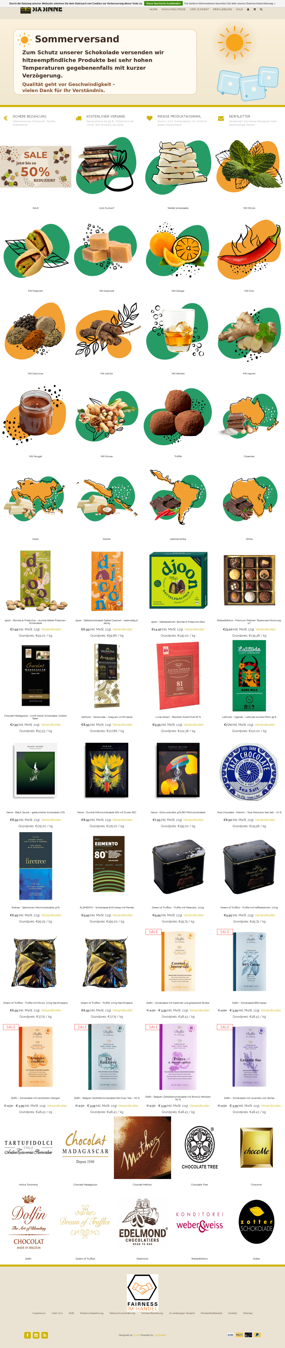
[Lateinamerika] (178, 503)
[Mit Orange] (178, 255)
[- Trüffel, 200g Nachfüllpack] (106, 973)
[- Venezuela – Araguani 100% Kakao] (106, 687)
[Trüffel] (178, 420)
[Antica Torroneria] (28, 1153)
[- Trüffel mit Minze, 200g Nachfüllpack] (35, 973)
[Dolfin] (28, 1227)
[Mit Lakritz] (106, 338)
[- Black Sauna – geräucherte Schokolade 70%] (35, 782)
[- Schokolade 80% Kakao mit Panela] (106, 878)
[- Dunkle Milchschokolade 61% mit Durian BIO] (106, 782)
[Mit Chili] (249, 255)
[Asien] (35, 503)
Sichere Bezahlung (152, 1313)
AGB (71, 1313)
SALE (239, 9)
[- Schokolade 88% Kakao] (249, 973)
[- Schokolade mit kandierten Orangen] (35, 1068)
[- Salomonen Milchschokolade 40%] (35, 878)
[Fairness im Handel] (142, 1292)
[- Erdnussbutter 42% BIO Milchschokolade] (178, 782)
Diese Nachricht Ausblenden (163, 3)
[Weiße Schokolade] (178, 172)
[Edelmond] (142, 1227)
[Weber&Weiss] (199, 1227)
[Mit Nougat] (35, 420)
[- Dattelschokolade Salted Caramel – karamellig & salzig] (106, 592)
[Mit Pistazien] (35, 255)
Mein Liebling (222, 9)
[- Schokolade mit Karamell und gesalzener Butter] (178, 973)
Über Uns (57, 1313)
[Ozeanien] (249, 420)
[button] (254, 9)
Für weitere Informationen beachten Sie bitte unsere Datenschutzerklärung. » (230, 3)
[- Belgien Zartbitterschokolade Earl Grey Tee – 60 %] (106, 1068)
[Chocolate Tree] (199, 1153)
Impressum (39, 1313)
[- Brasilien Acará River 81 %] (178, 687)
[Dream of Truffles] (85, 1227)
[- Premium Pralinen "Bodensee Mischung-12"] (249, 592)
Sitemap (247, 1313)
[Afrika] (249, 503)
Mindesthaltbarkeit (211, 1313)
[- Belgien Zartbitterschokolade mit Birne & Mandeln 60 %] (178, 1068)
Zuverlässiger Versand (182, 1313)
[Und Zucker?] (106, 172)
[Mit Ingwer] (249, 338)
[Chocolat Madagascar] (85, 1153)
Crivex (136, 1335)
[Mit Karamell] (106, 255)
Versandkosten (51, 629)
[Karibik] (106, 503)
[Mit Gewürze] (35, 338)
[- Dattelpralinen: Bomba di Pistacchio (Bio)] (178, 592)
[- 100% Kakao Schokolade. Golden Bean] (35, 687)
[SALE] (35, 172)
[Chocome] (256, 1153)
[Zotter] (256, 1227)
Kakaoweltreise (174, 9)
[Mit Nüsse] (106, 420)
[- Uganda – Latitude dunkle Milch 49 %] (249, 687)
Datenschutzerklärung (122, 1313)
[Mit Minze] (249, 172)
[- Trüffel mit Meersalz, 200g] (178, 878)
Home (154, 9)
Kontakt (232, 1313)
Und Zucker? (199, 9)
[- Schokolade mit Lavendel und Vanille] (249, 1068)
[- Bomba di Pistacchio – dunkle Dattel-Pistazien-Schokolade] (35, 592)
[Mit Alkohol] (178, 338)
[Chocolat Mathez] (142, 1153)
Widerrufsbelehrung (91, 1313)
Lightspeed (160, 1335)
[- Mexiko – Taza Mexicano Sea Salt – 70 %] (249, 782)
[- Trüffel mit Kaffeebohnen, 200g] (249, 878)
